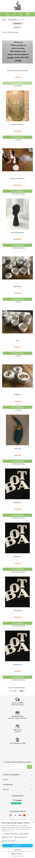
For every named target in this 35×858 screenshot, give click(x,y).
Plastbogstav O (17, 610)
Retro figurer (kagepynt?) (17, 178)
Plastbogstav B (17, 664)
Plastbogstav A (17, 556)
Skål (17, 340)
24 (15, 691)
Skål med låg (17, 286)
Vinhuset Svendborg (17, 124)
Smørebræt (17, 394)
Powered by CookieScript (17, 856)
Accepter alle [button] (17, 845)
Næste (22, 691)
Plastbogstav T (17, 502)
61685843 (17, 731)
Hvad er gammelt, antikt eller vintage (17, 70)
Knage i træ (17, 448)
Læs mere (11, 831)
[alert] (17, 839)
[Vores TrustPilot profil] (17, 800)
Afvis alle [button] (17, 850)
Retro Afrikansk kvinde (17, 232)
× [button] (33, 822)
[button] (17, 854)
